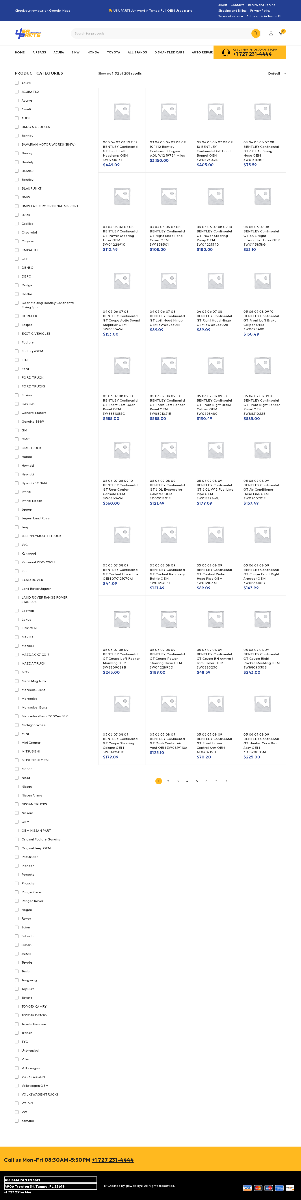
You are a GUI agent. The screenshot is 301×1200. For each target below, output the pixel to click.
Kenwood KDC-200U (38, 562)
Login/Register (271, 33)
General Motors (34, 413)
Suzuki (26, 954)
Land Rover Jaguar (36, 588)
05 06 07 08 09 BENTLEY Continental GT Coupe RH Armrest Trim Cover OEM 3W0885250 (215, 658)
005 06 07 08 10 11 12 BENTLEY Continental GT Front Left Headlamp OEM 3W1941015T (120, 151)
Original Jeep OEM (36, 848)
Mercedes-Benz (34, 707)
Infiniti (26, 492)
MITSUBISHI (31, 751)
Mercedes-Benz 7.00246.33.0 (45, 716)
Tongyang (29, 980)
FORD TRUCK (32, 377)
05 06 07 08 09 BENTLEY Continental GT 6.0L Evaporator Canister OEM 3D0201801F (167, 489)
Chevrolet (29, 232)
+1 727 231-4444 (252, 54)
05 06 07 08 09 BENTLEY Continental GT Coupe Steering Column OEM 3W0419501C (120, 743)
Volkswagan (31, 1068)
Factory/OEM (32, 351)
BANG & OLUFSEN (36, 127)
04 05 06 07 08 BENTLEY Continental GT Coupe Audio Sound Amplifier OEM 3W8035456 (121, 320)
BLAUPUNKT (32, 188)
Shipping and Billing (232, 11)
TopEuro (28, 989)
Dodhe (27, 294)
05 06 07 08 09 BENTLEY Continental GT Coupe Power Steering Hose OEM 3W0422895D (167, 658)
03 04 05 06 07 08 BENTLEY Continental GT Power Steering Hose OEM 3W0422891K (120, 236)
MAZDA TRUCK (33, 663)
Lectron (28, 610)
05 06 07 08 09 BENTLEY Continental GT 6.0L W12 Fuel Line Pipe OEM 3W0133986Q (215, 489)
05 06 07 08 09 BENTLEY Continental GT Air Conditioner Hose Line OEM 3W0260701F (261, 489)
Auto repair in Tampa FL (264, 16)
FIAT (25, 360)
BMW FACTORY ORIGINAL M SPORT (50, 206)
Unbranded (30, 1050)
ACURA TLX (30, 91)
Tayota (27, 962)
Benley (27, 153)
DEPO (27, 276)
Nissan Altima (32, 795)
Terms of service (230, 16)
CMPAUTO (30, 250)
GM (24, 430)
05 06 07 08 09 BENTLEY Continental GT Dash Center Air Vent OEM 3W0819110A (168, 741)
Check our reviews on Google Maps (42, 10)
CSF (25, 259)
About (222, 5)
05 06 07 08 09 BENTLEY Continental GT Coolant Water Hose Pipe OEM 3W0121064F (214, 574)
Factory (28, 342)
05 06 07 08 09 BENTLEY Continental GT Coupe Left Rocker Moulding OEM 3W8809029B (121, 658)
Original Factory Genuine (41, 839)
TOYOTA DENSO (34, 1015)
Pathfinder (30, 857)
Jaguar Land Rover (36, 518)
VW (24, 1112)
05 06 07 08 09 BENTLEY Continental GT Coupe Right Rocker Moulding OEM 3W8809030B (261, 658)
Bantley (27, 135)
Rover (26, 918)
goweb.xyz (134, 1186)
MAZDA (27, 637)
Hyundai (28, 474)
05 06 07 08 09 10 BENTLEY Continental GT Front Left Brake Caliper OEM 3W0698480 (261, 320)
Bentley (28, 179)
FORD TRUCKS (33, 386)
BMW (26, 197)
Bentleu (28, 171)
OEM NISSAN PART (36, 830)
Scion (26, 927)
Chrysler (28, 241)
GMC (26, 439)
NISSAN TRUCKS (34, 804)
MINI (25, 734)
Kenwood (29, 553)
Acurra (27, 100)
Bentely (28, 162)
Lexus (26, 619)
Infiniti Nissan (32, 501)
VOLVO (27, 1103)
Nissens (28, 813)
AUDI (26, 118)
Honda (27, 457)
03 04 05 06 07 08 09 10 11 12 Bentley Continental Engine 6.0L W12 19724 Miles (168, 148)
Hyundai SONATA (34, 483)
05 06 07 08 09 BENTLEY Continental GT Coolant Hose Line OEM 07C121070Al (121, 572)
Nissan (27, 786)
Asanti (26, 109)
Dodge (27, 285)
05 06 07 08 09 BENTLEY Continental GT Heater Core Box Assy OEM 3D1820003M (261, 743)
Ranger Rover (33, 901)
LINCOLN (29, 628)
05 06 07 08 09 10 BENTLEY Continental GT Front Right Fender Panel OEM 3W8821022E (261, 405)
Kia (24, 571)
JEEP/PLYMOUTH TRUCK (42, 536)
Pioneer (28, 866)
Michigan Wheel (34, 725)
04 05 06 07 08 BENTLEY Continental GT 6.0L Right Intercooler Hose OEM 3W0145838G (261, 236)
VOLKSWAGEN (33, 1077)
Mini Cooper (31, 742)
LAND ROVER (32, 580)
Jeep (26, 527)
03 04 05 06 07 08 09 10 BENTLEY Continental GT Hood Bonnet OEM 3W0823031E (215, 151)
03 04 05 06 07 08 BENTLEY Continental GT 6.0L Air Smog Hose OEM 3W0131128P (261, 151)
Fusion (27, 395)
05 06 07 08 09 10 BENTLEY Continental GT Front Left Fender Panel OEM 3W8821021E (167, 405)
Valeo (26, 1059)
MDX (26, 672)
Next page (225, 781)
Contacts (237, 5)
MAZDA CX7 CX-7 (36, 654)
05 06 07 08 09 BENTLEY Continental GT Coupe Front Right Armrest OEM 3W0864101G (261, 574)
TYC (25, 1041)
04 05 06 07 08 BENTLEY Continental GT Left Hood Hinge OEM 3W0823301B (167, 318)
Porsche (28, 874)
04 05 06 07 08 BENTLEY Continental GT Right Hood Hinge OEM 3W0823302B (214, 318)
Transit (27, 1033)
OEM (25, 822)
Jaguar (27, 509)
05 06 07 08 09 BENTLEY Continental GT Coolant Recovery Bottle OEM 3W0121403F (167, 574)
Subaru (27, 945)
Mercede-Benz (33, 690)
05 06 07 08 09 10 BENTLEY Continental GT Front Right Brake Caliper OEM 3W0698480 (214, 405)
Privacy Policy (260, 11)
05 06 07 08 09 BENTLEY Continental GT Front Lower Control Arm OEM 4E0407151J (214, 743)
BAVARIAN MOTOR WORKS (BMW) (49, 144)
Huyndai (28, 465)
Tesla (26, 971)
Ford (25, 369)
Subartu (28, 936)
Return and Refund (261, 5)
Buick (26, 215)
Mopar (27, 769)
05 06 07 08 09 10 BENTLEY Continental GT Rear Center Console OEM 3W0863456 (120, 489)
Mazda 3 (28, 646)
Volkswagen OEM (35, 1085)
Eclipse (27, 325)
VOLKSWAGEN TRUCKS (40, 1094)
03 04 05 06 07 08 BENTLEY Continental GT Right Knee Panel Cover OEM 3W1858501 (167, 236)
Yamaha (28, 1121)
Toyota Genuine (34, 1024)
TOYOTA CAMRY (34, 1006)
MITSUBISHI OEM (35, 760)
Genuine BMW (33, 421)
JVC (25, 544)
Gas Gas (28, 404)
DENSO (27, 267)
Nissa (26, 778)
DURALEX (29, 316)
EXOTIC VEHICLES (36, 333)
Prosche (28, 883)
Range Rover (32, 892)
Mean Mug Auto (34, 681)
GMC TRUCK (32, 448)
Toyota (27, 997)
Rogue (27, 910)
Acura (26, 83)
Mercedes (29, 698)
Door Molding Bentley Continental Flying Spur (48, 305)
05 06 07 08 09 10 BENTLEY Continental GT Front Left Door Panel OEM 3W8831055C (120, 405)
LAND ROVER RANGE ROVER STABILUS (45, 599)
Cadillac (27, 223)
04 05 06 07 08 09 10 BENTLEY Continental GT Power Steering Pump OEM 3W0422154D (214, 236)
